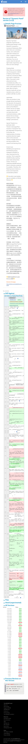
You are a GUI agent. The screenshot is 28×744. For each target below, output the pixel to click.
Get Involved (6, 706)
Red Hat (11, 740)
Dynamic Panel (10, 26)
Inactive (20, 662)
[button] (21, 1)
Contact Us (6, 711)
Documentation (7, 720)
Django (18, 740)
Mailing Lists (6, 723)
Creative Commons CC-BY (15, 739)
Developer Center (7, 718)
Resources (6, 716)
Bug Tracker (6, 726)
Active (20, 608)
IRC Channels (6, 724)
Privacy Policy (7, 712)
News (5, 730)
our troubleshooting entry (13, 13)
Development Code (8, 727)
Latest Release (7, 733)
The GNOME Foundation (9, 714)
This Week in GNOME (8, 731)
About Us (6, 704)
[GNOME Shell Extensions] (3, 1)
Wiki (5, 721)
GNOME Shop (7, 709)
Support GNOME (7, 708)
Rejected (20, 622)
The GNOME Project (8, 703)
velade (17, 25)
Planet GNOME (7, 735)
